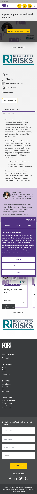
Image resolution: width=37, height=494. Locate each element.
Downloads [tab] (11, 113)
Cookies (4, 405)
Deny (18, 272)
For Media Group (5, 1)
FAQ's (4, 367)
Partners (5, 386)
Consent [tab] (7, 225)
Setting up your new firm (13, 290)
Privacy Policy (7, 403)
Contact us (6, 374)
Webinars (5, 391)
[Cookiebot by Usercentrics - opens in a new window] (26, 220)
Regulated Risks (9, 308)
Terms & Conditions (9, 400)
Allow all (19, 259)
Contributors (6, 384)
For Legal (5, 358)
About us (5, 370)
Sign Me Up (18, 466)
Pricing (4, 372)
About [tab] (30, 225)
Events (4, 389)
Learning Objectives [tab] (11, 109)
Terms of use (6, 408)
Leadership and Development (12, 284)
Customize (17, 266)
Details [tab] (18, 225)
